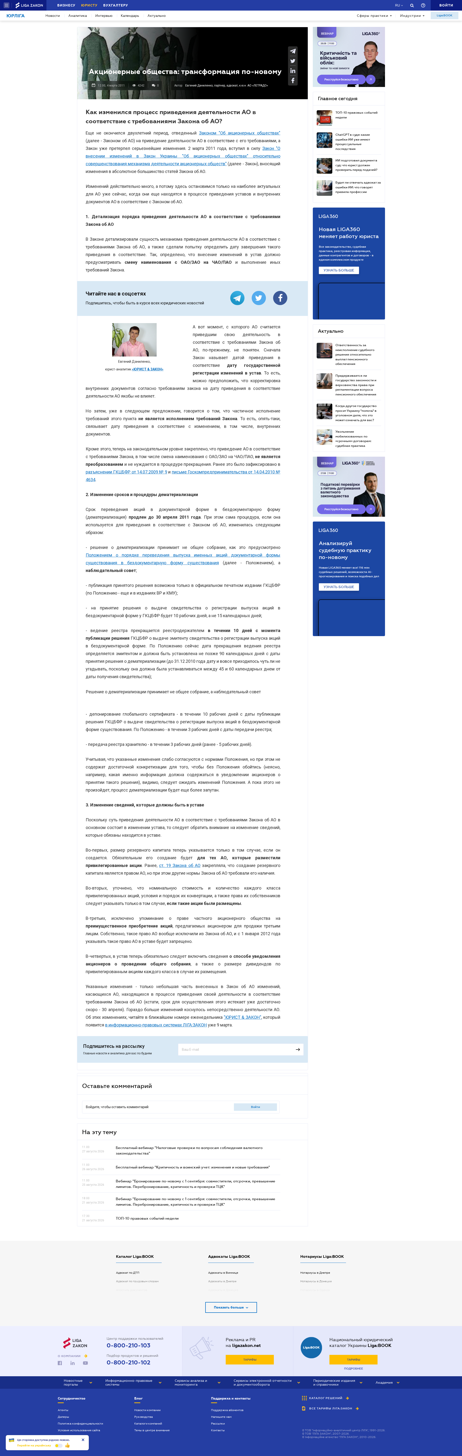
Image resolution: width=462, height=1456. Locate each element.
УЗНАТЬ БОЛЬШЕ (339, 270)
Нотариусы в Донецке (316, 1281)
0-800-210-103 (128, 1345)
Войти (255, 1107)
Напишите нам (221, 1417)
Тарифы (250, 1359)
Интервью (103, 16)
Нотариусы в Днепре (315, 1272)
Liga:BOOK (444, 15)
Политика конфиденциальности (80, 1423)
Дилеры (63, 1417)
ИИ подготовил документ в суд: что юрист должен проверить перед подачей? (356, 165)
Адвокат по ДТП (127, 1272)
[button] (6, 5)
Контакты (218, 1430)
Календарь (130, 16)
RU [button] (397, 5)
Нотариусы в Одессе (315, 1290)
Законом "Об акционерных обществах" (239, 132)
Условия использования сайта (79, 1430)
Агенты (63, 1410)
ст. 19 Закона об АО (179, 865)
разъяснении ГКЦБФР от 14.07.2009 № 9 (126, 471)
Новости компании (147, 1410)
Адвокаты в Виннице (223, 1272)
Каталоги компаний (148, 1423)
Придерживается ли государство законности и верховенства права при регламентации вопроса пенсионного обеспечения (355, 385)
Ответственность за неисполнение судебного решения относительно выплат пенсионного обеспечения (354, 354)
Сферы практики (372, 16)
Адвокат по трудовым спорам (137, 1281)
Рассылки (218, 1423)
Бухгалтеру (115, 5)
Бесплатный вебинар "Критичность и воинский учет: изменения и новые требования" (193, 1167)
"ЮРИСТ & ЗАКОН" (242, 1017)
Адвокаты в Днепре (222, 1281)
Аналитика (77, 16)
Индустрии (410, 16)
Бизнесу (66, 5)
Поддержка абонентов (227, 1410)
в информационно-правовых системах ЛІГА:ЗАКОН (156, 1024)
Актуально (157, 16)
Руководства (143, 1417)
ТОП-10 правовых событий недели (147, 1218)
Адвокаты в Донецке (223, 1290)
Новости (52, 16)
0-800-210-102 (128, 1362)
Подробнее (353, 1368)
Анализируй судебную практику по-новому (345, 550)
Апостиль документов (131, 1290)
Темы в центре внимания (152, 1430)
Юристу (89, 5)
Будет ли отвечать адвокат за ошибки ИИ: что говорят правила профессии (358, 187)
